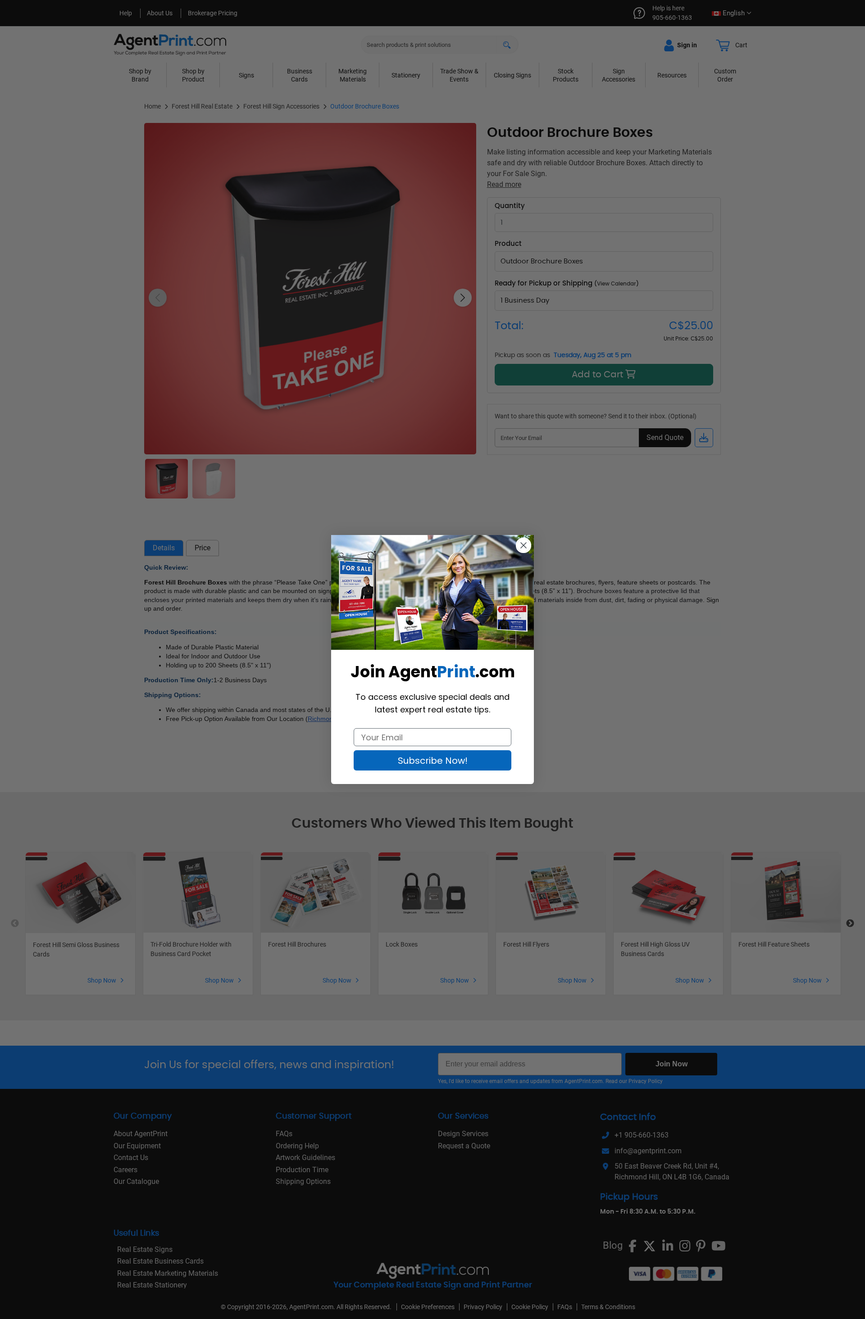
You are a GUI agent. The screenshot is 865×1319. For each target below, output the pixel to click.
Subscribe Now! (433, 760)
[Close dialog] (523, 545)
